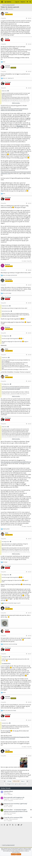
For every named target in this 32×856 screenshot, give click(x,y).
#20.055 (29, 612)
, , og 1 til (8, 78)
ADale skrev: (4, 90)
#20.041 (29, 18)
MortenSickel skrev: (6, 311)
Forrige (9, 781)
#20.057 (29, 653)
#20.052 (29, 423)
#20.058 (29, 702)
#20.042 (29, 44)
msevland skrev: (5, 723)
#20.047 (29, 284)
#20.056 (29, 635)
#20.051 (29, 381)
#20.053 (29, 538)
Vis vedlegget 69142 (6, 663)
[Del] (26, 18)
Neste (22, 781)
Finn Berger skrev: (6, 336)
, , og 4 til (12, 603)
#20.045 (29, 203)
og (7, 293)
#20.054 (29, 571)
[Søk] (30, 1)
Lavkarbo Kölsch (8, 791)
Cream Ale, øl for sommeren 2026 (13, 817)
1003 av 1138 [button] (16, 781)
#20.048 (29, 302)
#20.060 (29, 755)
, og (10, 275)
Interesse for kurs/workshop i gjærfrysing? (15, 803)
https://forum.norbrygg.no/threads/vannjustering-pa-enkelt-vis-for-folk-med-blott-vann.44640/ (14, 109)
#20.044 (29, 87)
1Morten (4, 9)
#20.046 (29, 270)
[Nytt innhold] (27, 1)
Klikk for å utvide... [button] (16, 103)
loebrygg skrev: (5, 656)
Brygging (11, 805)
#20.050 (29, 354)
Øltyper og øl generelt (13, 819)
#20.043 (29, 71)
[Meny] (2, 2)
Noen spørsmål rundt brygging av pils (14, 797)
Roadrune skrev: (5, 305)
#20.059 (29, 720)
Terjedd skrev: (5, 357)
